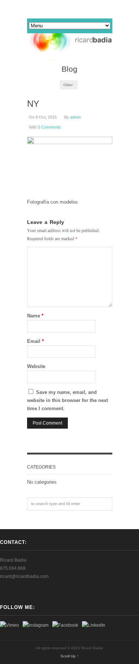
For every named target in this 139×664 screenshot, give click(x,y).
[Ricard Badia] (69, 40)
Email (35, 341)
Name (35, 316)
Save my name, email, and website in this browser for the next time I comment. (67, 400)
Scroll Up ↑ (69, 656)
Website (36, 366)
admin (75, 117)
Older (68, 85)
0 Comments (49, 127)
